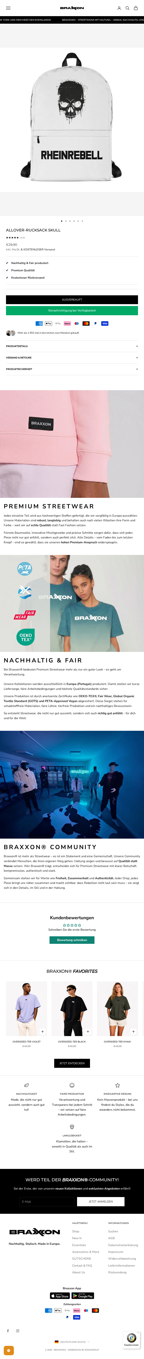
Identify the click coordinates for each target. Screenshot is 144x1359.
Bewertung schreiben (72, 940)
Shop (75, 1231)
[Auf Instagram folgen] (18, 1331)
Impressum (115, 1252)
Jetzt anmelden (101, 1201)
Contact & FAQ (82, 1266)
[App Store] (60, 1295)
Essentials (79, 1245)
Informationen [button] (118, 1223)
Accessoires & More (85, 1252)
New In (77, 1238)
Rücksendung (117, 1272)
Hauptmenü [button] (80, 1223)
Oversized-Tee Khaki (117, 1041)
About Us (78, 1272)
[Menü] (138, 1333)
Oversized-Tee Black (72, 1041)
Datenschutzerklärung (123, 1245)
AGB (111, 1238)
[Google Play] (82, 1295)
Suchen (113, 1231)
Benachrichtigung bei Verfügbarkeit (72, 310)
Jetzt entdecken (72, 1063)
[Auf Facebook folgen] (8, 1331)
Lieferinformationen (121, 1266)
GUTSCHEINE (81, 1259)
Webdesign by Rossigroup (83, 1349)
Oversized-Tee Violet (26, 1041)
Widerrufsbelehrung (122, 1259)
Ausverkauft (72, 300)
